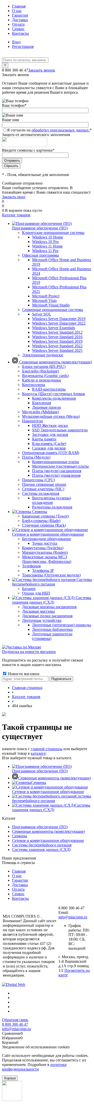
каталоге (38, 753)
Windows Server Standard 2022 (57, 346)
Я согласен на (49, 130)
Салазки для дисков (49, 448)
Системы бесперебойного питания (51, 798)
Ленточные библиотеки (52, 629)
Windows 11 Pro (45, 251)
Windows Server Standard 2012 (57, 332)
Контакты (20, 33)
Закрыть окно (13, 197)
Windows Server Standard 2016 (57, 337)
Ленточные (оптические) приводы (61, 625)
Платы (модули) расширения (56, 471)
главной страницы (46, 749)
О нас (17, 11)
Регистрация (23, 46)
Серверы (38, 782)
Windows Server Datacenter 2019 (58, 319)
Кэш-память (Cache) (49, 443)
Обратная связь (15, 1020)
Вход (16, 42)
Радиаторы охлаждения (52, 507)
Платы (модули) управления (56, 475)
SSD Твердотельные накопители (60, 430)
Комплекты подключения (54, 398)
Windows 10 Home (47, 237)
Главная (19, 6)
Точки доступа (44, 543)
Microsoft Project (45, 296)
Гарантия (20, 15)
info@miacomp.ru (72, 917)
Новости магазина (23, 674)
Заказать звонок (41, 70)
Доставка (20, 20)
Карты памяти (44, 439)
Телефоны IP (43, 570)
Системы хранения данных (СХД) (51, 807)
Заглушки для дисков (50, 434)
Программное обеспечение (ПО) (40, 771)
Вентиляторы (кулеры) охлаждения (51, 500)
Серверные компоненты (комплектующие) (54, 778)
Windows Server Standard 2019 (57, 341)
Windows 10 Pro (45, 241)
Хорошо (10, 1078)
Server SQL (41, 314)
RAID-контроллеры (49, 389)
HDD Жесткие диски (50, 425)
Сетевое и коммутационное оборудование (48, 791)
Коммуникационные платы (55, 462)
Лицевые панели (46, 407)
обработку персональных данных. (61, 130)
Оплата (18, 24)
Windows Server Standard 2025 (57, 350)
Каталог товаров (16, 215)
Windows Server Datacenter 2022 (58, 323)
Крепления (41, 403)
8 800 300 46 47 (15, 1024)
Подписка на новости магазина (29, 651)
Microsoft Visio (44, 300)
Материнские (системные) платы (60, 466)
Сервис (18, 29)
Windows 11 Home (47, 246)
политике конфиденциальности (34, 1066)
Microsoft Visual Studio (51, 305)
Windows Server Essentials (53, 328)
